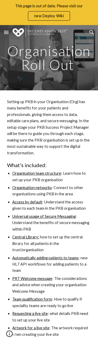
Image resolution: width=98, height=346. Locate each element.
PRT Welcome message (32, 278)
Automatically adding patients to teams (45, 258)
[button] (6, 32)
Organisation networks (32, 187)
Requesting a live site (30, 313)
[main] (49, 58)
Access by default (27, 202)
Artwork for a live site (30, 328)
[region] (49, 12)
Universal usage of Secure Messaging (44, 216)
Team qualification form (32, 299)
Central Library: (25, 237)
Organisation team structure (36, 173)
